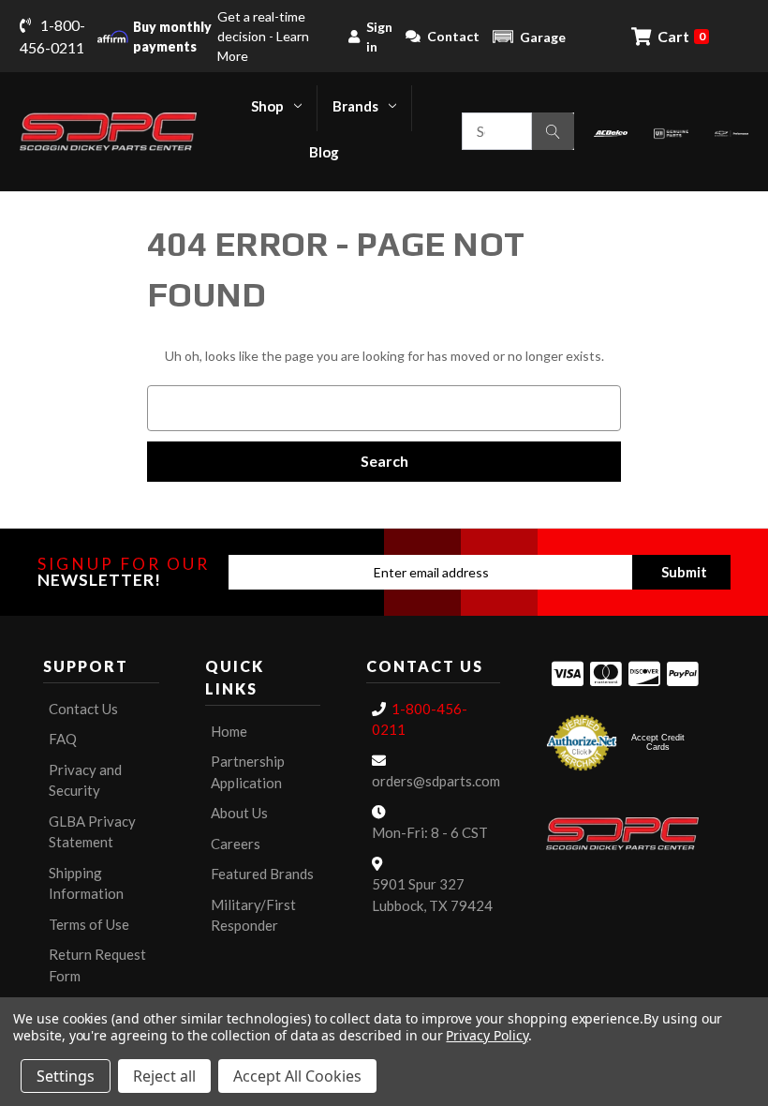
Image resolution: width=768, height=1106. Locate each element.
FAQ (63, 738)
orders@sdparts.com (436, 780)
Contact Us (83, 708)
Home (229, 731)
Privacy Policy (486, 1035)
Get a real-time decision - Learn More (221, 36)
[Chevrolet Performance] (731, 132)
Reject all (164, 1076)
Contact (453, 36)
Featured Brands (262, 873)
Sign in (379, 36)
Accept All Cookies (297, 1076)
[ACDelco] (611, 132)
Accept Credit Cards (658, 742)
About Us (239, 812)
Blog (324, 151)
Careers (235, 843)
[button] (529, 36)
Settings (66, 1076)
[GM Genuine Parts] (670, 132)
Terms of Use (89, 924)
